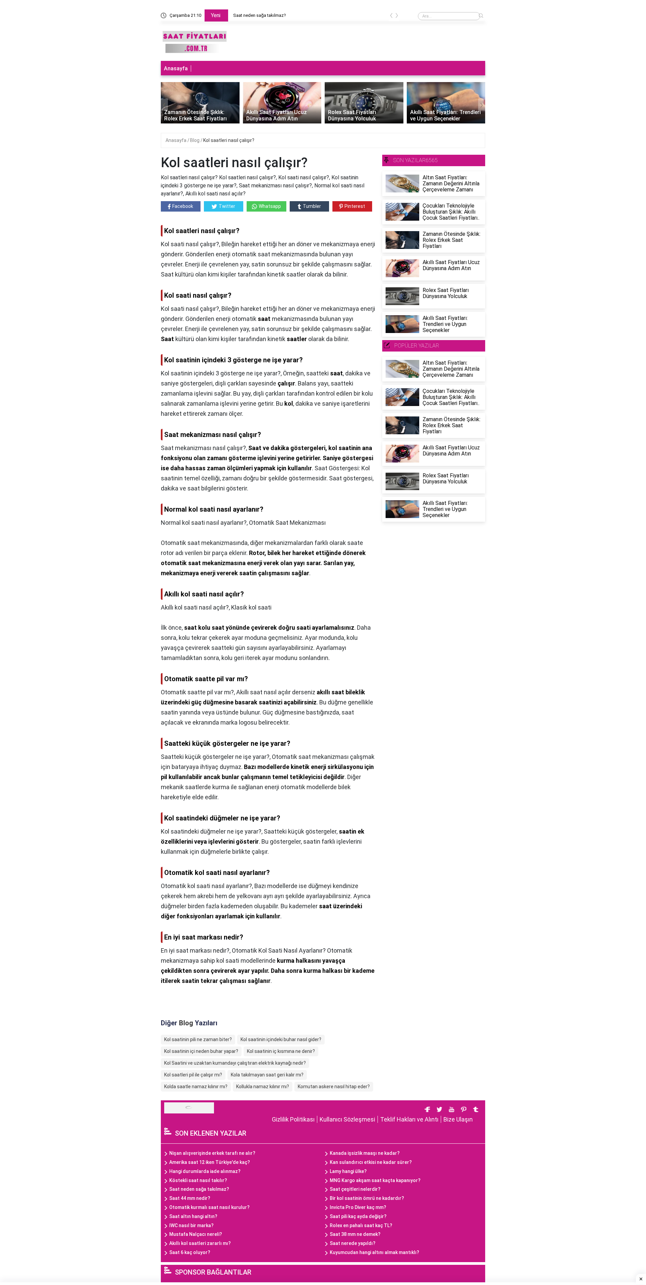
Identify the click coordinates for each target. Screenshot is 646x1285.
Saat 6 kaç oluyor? (189, 1252)
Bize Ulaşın (458, 1119)
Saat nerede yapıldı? (352, 1243)
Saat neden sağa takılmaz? (199, 1189)
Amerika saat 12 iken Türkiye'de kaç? (209, 1162)
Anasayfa (176, 68)
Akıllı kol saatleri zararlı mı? (200, 1243)
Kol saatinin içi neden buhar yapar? (201, 1051)
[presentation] (391, 16)
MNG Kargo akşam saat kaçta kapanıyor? (375, 1180)
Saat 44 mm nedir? (189, 1198)
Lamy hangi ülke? (348, 1171)
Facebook (182, 206)
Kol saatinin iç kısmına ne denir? (281, 1051)
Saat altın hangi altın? (193, 1216)
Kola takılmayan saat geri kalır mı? (267, 1074)
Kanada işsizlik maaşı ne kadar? (365, 1153)
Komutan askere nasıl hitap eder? (334, 1086)
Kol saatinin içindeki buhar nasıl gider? (281, 1039)
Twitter (227, 206)
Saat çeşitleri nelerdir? (355, 1189)
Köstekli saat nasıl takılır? (198, 1180)
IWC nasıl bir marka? (191, 1225)
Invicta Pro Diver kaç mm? (358, 1207)
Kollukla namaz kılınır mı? (262, 1086)
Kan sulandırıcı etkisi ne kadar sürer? (371, 1162)
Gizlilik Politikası (293, 1119)
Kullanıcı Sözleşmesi (347, 1119)
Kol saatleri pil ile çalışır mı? (193, 1074)
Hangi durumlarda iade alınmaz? (205, 1171)
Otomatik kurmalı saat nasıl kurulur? (209, 1207)
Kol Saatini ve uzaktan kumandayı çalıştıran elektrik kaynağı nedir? (235, 1063)
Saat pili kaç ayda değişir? (358, 1216)
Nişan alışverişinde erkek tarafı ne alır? (270, 15)
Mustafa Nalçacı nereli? (195, 1234)
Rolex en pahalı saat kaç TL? (361, 1225)
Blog (195, 140)
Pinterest (355, 206)
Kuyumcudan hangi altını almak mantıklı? (374, 1252)
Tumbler (312, 206)
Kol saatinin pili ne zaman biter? (198, 1039)
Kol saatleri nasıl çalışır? (228, 140)
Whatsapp (270, 206)
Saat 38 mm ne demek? (355, 1234)
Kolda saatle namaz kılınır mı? (195, 1086)
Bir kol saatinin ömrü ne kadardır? (367, 1198)
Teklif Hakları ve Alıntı (409, 1119)
